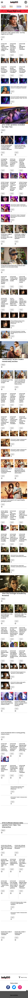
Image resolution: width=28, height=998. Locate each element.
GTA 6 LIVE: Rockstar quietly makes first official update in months (14, 747)
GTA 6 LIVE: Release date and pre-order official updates (20, 147)
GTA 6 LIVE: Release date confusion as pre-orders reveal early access (20, 382)
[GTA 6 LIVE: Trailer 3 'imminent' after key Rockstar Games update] (5, 410)
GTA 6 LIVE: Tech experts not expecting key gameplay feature (13, 500)
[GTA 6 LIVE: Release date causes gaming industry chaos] (7, 696)
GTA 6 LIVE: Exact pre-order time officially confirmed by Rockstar (23, 537)
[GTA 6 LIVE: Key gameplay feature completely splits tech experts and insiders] (21, 463)
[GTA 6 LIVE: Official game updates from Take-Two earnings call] (7, 840)
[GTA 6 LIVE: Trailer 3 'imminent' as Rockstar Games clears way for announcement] (7, 229)
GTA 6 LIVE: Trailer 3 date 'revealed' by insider (14, 279)
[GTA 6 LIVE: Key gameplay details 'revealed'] (23, 60)
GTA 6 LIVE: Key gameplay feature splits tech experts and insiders (20, 471)
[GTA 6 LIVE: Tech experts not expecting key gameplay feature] (14, 490)
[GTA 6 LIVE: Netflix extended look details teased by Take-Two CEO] (5, 100)
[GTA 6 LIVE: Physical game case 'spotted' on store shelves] (23, 666)
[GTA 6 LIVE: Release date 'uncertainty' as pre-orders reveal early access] (14, 351)
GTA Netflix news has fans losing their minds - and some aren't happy (4, 162)
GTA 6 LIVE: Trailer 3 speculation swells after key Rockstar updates (20, 236)
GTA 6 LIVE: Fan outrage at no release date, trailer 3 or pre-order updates (14, 884)
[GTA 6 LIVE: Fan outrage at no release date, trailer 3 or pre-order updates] (14, 896)
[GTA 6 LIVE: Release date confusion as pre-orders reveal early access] (21, 374)
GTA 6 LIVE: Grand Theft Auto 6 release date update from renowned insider (13, 266)
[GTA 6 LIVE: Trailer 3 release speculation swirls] (5, 781)
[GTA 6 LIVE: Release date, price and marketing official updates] (23, 988)
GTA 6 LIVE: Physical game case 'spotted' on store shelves (23, 653)
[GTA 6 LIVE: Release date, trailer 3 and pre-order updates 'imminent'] (23, 896)
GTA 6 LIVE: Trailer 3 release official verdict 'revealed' (22, 769)
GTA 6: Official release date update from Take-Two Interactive (22, 302)
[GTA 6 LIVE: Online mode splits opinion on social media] (5, 685)
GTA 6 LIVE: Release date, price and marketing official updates (23, 976)
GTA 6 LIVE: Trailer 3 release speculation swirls (4, 768)
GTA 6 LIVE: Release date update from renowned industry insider (23, 631)
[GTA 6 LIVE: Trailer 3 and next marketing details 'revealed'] (23, 433)
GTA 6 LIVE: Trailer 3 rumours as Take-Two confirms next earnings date (5, 421)
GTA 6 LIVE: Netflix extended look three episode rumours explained (13, 48)
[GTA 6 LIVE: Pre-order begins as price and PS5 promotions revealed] (14, 549)
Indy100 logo (14, 2)
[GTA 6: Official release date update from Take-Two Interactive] (23, 315)
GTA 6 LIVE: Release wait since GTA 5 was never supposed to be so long (22, 747)
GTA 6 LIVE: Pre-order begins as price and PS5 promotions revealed (14, 537)
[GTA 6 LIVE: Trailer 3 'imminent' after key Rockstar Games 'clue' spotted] (5, 208)
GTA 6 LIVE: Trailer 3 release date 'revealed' (19, 797)
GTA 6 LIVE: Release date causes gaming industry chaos (7, 703)
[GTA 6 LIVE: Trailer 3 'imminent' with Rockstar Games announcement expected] (5, 218)
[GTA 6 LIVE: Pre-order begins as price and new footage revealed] (23, 527)
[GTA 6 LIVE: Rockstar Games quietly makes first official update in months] (14, 759)
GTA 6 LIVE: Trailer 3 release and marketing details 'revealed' (18, 440)
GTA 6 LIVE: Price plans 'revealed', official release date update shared (4, 302)
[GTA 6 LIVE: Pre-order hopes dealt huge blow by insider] (14, 874)
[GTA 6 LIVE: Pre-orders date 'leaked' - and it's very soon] (5, 896)
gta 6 (3, 37)
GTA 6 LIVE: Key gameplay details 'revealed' (22, 46)
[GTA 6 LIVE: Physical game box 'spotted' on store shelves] (5, 675)
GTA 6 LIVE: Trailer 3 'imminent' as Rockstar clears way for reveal (6, 236)
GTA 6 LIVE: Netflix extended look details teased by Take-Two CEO (19, 97)
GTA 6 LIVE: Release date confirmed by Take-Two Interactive (14, 768)
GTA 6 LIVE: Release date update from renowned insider (23, 279)
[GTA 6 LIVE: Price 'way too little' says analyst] (7, 374)
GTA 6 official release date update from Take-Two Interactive (17, 788)
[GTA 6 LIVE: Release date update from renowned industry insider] (23, 644)
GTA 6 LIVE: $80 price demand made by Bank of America (14, 962)
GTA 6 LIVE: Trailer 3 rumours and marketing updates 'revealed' (13, 420)
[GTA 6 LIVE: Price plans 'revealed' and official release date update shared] (5, 315)
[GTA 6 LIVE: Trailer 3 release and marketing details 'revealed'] (5, 442)
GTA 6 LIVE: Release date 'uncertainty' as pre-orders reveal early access (13, 359)
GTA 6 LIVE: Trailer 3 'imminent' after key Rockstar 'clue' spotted (19, 205)
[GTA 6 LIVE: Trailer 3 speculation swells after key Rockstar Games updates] (21, 229)
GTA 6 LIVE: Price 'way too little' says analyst (7, 381)
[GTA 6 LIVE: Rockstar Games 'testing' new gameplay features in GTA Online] (5, 334)
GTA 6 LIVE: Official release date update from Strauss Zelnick (4, 280)
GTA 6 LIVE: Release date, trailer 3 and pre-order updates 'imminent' (23, 884)
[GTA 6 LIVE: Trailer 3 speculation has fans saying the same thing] (5, 759)
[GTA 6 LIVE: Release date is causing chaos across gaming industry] (21, 696)
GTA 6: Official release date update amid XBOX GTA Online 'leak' (13, 302)
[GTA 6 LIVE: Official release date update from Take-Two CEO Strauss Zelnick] (5, 292)
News (11, 6)
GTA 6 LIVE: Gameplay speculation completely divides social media (14, 654)
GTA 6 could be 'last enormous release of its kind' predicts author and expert (14, 632)
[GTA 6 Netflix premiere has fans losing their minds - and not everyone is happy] (5, 175)
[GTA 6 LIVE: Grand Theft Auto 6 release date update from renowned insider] (14, 255)
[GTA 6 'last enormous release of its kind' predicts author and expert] (14, 644)
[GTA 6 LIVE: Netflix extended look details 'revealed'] (5, 81)
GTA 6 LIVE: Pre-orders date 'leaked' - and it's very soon (5, 883)
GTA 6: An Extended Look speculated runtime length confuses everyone (6, 147)
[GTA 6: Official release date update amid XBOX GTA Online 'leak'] (14, 315)
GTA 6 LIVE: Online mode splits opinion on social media (18, 683)
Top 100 (3, 6)
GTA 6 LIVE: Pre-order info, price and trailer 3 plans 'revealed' (22, 863)
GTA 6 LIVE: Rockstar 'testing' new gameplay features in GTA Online (18, 332)
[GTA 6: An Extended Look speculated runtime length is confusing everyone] (7, 140)
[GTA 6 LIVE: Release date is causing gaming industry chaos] (14, 722)
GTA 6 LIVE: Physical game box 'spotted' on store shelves (18, 672)
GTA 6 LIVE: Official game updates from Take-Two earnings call (6, 847)
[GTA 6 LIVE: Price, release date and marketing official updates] (14, 988)
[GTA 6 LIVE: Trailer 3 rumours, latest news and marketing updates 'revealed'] (14, 433)
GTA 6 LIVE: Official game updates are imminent (20, 847)
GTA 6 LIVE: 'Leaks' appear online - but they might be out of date (13, 33)
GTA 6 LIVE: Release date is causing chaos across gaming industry (21, 703)
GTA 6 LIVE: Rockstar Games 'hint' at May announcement (4, 976)
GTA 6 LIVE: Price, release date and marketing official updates (14, 976)
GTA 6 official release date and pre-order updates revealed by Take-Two (14, 125)
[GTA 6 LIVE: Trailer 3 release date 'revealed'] (5, 800)
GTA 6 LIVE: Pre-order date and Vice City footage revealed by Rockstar (14, 593)
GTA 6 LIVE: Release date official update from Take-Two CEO (4, 863)
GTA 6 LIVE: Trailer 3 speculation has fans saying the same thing (4, 747)
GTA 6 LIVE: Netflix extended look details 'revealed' (4, 69)
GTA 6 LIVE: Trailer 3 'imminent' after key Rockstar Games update (4, 398)
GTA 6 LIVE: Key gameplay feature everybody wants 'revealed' (13, 515)
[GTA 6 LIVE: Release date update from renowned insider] (23, 292)
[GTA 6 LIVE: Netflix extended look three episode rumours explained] (14, 60)
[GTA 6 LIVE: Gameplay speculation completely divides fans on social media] (14, 666)
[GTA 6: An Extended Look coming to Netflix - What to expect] (14, 175)
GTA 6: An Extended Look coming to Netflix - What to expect (13, 162)
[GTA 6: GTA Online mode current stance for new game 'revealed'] (5, 90)
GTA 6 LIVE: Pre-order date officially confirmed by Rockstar (18, 556)
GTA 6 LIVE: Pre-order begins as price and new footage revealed (23, 514)
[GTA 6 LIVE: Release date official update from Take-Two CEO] (5, 874)
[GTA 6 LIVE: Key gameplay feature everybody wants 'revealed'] (14, 527)
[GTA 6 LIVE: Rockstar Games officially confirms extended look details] (23, 175)
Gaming (19, 6)
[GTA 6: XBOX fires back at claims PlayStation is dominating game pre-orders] (5, 527)
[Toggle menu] (2, 2)
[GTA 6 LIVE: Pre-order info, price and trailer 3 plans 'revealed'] (23, 874)
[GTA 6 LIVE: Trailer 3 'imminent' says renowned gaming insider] (14, 199)
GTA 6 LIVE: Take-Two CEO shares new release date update (21, 615)
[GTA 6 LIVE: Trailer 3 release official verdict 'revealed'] (23, 781)
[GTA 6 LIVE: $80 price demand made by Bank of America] (14, 951)
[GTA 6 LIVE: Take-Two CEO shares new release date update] (21, 608)
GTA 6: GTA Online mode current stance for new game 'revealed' (18, 87)
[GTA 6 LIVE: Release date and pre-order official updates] (21, 140)
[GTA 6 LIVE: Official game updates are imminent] (21, 840)
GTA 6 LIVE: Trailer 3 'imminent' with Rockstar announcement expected (18, 216)
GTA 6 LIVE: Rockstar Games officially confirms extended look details (22, 163)
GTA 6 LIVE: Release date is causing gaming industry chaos (13, 733)
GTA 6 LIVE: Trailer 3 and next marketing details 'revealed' (22, 420)
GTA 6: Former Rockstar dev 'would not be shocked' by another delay (5, 186)
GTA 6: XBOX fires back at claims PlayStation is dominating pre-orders (5, 514)
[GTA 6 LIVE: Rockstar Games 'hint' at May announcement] (5, 988)
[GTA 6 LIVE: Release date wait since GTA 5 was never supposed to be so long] (23, 759)
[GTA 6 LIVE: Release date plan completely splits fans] (5, 666)
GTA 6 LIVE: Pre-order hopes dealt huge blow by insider (13, 862)
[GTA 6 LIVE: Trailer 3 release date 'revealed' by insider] (14, 292)
